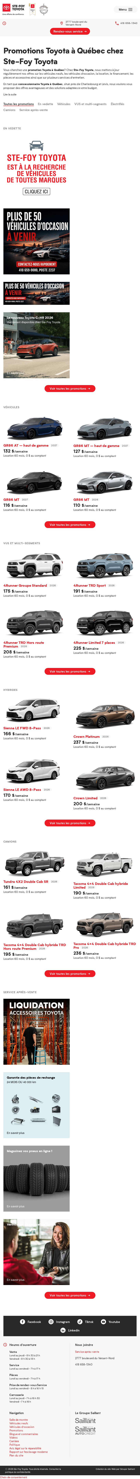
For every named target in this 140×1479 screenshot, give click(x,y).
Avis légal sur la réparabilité (25, 1448)
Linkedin (73, 1330)
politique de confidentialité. (18, 1471)
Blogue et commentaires (23, 1434)
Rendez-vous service (68, 31)
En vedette (45, 104)
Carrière (14, 1441)
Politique (14, 1444)
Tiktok (88, 1322)
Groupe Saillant (127, 1468)
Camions (9, 110)
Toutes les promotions (18, 104)
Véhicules (63, 104)
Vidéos (13, 1437)
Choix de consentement (13, 1477)
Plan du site (16, 1455)
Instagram (62, 1322)
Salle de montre (18, 1419)
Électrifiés (117, 104)
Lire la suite (9, 94)
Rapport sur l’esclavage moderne (28, 1452)
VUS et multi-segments (90, 104)
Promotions (16, 1430)
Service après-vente (33, 110)
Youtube (114, 1322)
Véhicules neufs (18, 1423)
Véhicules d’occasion (21, 1427)
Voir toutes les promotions (68, 388)
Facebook (34, 1322)
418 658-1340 (128, 23)
